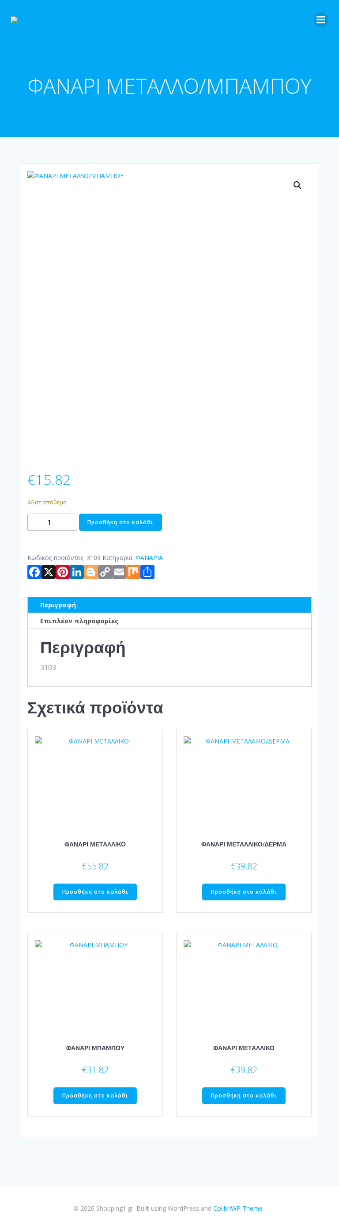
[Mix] (133, 573)
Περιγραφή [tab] (58, 605)
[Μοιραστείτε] (147, 573)
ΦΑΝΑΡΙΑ (149, 557)
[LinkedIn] (77, 573)
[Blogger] (91, 573)
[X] (48, 573)
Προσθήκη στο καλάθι (120, 522)
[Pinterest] (63, 573)
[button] (297, 185)
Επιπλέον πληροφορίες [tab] (79, 621)
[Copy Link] (105, 573)
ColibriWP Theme (238, 1208)
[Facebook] (34, 573)
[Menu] (320, 19)
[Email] (119, 573)
